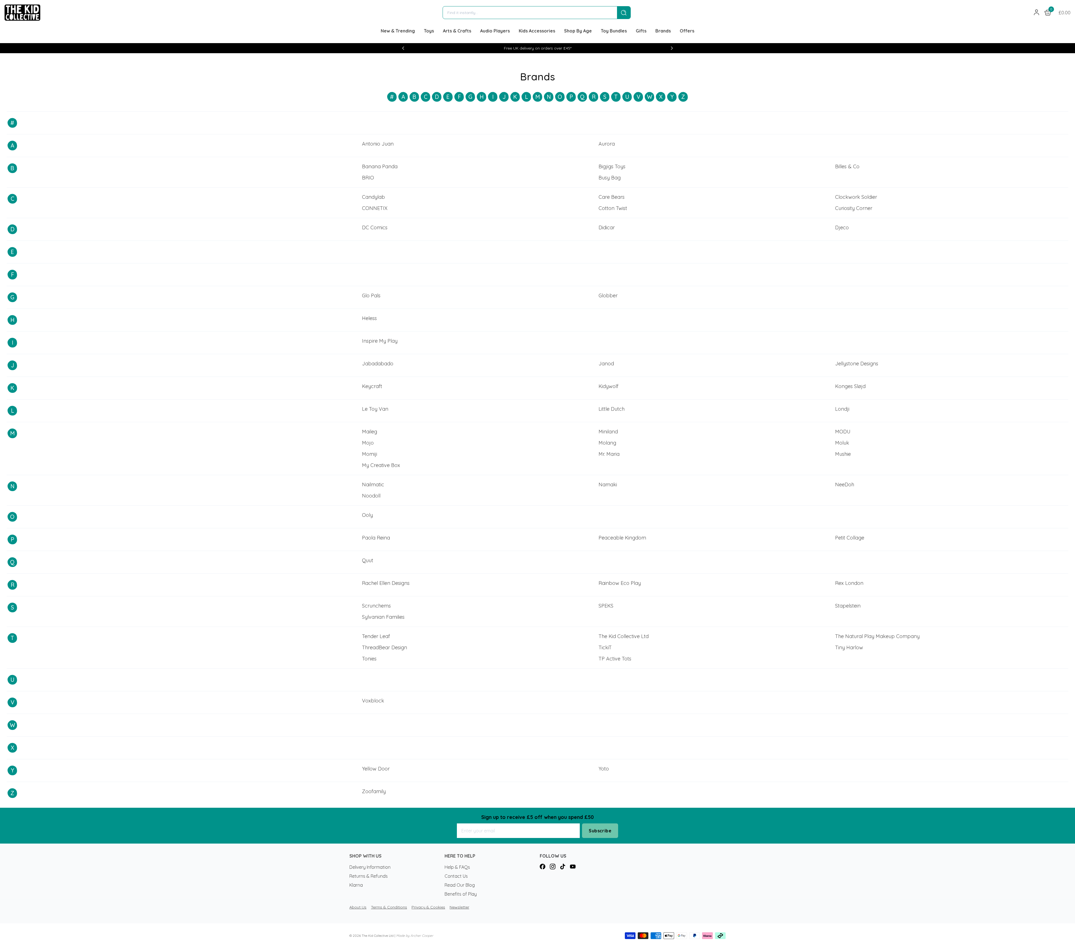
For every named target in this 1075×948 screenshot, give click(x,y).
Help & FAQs (457, 867)
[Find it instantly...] (623, 12)
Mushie (843, 454)
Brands (663, 31)
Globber (608, 295)
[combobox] (530, 12)
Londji (842, 409)
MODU (842, 431)
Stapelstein (848, 606)
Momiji (369, 454)
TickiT (605, 647)
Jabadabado (377, 363)
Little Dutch (612, 409)
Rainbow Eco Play (620, 583)
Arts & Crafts (457, 31)
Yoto (604, 768)
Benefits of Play (461, 894)
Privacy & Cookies (428, 907)
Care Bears (612, 197)
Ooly (367, 515)
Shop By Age (578, 31)
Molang (607, 443)
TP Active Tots (615, 658)
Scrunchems (376, 606)
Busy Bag (610, 177)
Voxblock (373, 700)
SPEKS (606, 606)
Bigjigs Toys (612, 166)
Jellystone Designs (856, 363)
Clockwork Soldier (856, 197)
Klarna (356, 885)
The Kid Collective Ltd (624, 636)
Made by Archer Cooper (414, 935)
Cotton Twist (613, 208)
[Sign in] (1037, 13)
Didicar (607, 227)
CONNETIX (374, 208)
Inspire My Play (380, 341)
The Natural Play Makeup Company (877, 636)
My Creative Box (381, 465)
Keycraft (372, 386)
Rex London (849, 583)
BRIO (368, 177)
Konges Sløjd (850, 386)
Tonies (369, 658)
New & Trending (398, 31)
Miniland (608, 431)
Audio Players (495, 31)
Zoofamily (374, 791)
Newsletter (459, 907)
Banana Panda (380, 166)
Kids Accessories (537, 31)
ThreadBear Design (384, 647)
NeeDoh (844, 484)
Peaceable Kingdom (622, 537)
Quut (367, 560)
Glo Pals (371, 295)
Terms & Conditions (389, 907)
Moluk (842, 443)
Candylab (373, 197)
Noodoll (371, 495)
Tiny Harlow (849, 647)
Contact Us (456, 876)
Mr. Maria (609, 454)
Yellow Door (376, 768)
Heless (369, 318)
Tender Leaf (376, 636)
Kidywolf (608, 386)
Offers (687, 31)
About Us (357, 907)
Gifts (641, 31)
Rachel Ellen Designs (386, 583)
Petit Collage (849, 537)
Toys (429, 31)
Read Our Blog (460, 885)
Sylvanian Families (383, 617)
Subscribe (600, 830)
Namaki (608, 484)
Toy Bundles (614, 31)
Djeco (842, 227)
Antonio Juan (378, 144)
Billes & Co (847, 166)
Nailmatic (373, 484)
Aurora (607, 144)
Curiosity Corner (853, 208)
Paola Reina (376, 537)
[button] (403, 48)
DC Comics (374, 227)
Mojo (368, 443)
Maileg (369, 431)
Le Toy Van (375, 409)
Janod (606, 363)
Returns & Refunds (368, 876)
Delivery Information (370, 867)
